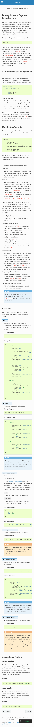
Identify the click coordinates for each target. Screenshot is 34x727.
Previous (7, 711)
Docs (3, 8)
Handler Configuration (15, 481)
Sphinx (10, 722)
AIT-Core (18, 2)
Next (28, 711)
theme (18, 722)
